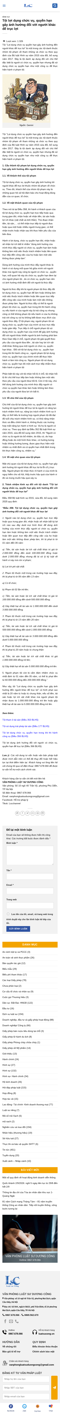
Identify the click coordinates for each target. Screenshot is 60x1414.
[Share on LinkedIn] (42, 813)
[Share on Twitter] (27, 813)
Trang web (11, 899)
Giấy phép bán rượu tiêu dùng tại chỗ (21, 1031)
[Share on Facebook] (22, 813)
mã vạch (6, 1121)
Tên (9, 870)
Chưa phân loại (10, 986)
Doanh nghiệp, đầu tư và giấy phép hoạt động (25, 1019)
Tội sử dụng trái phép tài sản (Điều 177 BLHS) (25, 726)
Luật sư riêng (9, 1110)
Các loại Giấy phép (12, 980)
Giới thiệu (7, 1053)
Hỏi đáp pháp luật (11, 1087)
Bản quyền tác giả (11, 963)
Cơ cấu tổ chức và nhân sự (16, 991)
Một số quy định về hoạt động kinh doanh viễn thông (29, 1177)
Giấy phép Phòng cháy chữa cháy (19, 1042)
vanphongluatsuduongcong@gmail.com (29, 796)
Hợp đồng (7, 1093)
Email (10, 885)
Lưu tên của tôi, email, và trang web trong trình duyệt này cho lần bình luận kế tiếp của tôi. (29, 918)
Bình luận (11, 843)
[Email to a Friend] (32, 813)
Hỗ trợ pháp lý (21, 800)
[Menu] (4, 5)
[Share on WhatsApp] (17, 813)
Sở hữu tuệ (8, 1138)
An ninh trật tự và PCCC (14, 952)
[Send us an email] (11, 1321)
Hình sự (6, 17)
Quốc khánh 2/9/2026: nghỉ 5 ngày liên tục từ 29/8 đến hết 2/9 (30, 1185)
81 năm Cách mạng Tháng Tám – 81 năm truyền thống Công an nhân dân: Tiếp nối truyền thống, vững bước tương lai (29, 1205)
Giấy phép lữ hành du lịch (15, 1036)
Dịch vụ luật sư (9, 1014)
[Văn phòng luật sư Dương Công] (28, 5)
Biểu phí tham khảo (12, 974)
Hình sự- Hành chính (13, 1076)
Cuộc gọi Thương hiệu (13, 997)
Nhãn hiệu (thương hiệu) (14, 1132)
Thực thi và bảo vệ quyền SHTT (18, 1144)
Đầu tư (5, 1008)
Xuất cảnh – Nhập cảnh (14, 1161)
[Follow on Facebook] (5, 1321)
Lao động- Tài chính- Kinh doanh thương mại (25, 1104)
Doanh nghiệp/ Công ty (14, 1025)
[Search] (54, 5)
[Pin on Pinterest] (37, 813)
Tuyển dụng (8, 1155)
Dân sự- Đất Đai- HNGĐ (14, 1002)
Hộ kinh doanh (9, 1082)
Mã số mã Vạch (10, 1116)
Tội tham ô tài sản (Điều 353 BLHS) (20, 719)
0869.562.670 (31, 1315)
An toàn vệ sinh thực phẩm (16, 957)
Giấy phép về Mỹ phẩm (14, 1048)
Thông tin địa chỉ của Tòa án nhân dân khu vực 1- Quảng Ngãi (27, 1194)
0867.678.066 (12, 1315)
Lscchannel (14, 803)
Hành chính (8, 1059)
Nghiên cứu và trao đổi (13, 1127)
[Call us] (17, 1321)
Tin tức (5, 1149)
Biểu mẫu (7, 969)
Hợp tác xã (7, 1099)
